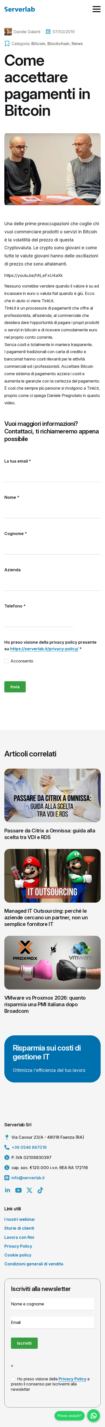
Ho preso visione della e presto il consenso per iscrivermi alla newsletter (50, 1384)
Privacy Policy (18, 1246)
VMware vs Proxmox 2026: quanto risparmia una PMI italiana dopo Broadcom (45, 1004)
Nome (11, 497)
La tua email (17, 461)
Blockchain (58, 43)
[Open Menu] (97, 9)
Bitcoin (38, 43)
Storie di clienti (19, 1228)
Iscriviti (24, 1343)
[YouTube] (18, 1190)
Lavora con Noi (19, 1237)
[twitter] (29, 1190)
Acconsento (21, 660)
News (77, 43)
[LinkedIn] (7, 1190)
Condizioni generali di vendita (33, 1263)
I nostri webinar (19, 1219)
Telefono (15, 605)
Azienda (12, 569)
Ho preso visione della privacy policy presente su (50, 645)
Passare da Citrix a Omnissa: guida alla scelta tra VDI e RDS (49, 834)
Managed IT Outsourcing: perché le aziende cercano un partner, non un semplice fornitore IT (46, 917)
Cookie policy (17, 1255)
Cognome (15, 533)
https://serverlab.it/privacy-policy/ (44, 648)
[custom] (40, 1190)
